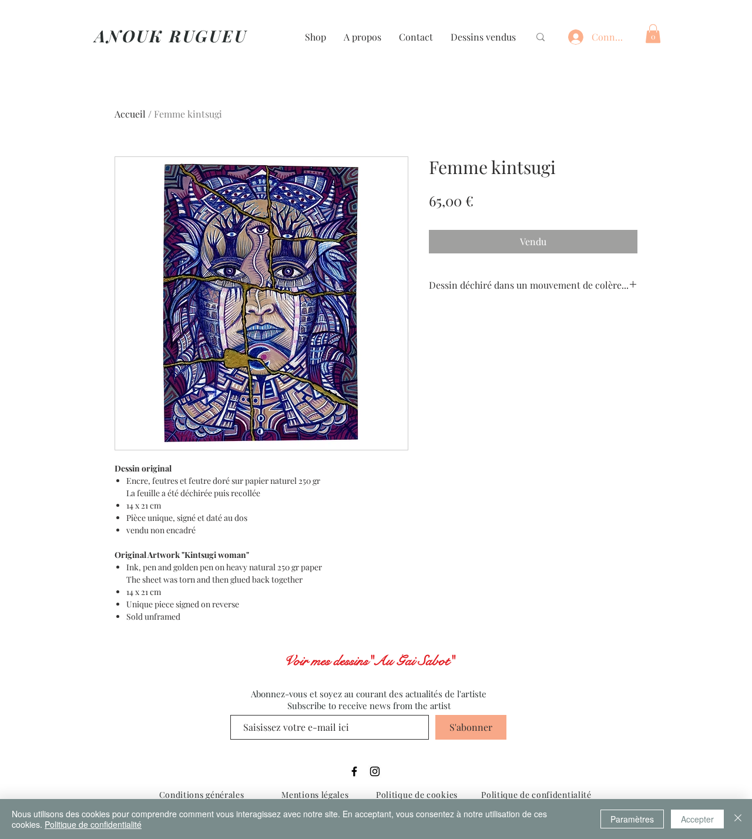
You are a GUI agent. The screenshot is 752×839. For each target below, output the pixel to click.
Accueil (130, 114)
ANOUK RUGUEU (171, 35)
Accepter (697, 819)
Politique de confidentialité (93, 824)
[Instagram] (374, 771)
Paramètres (632, 819)
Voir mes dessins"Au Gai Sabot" (369, 661)
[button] (653, 33)
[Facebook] (354, 771)
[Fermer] (738, 819)
